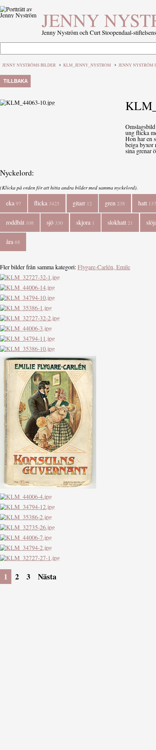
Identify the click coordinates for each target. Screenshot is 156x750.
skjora (85, 222)
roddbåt (20, 222)
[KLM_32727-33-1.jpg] (48, 486)
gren (115, 203)
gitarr (82, 203)
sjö (55, 222)
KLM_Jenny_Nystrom (87, 65)
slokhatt (120, 222)
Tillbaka (15, 81)
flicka (46, 203)
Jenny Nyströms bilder (29, 65)
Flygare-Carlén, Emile (104, 267)
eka (13, 203)
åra (13, 241)
